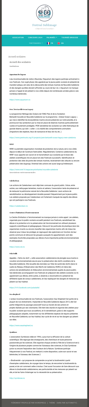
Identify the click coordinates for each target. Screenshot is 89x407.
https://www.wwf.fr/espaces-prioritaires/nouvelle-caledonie (34, 170)
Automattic (71, 403)
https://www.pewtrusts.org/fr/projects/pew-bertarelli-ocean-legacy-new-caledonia (43, 138)
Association (18, 37)
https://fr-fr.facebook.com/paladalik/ (25, 288)
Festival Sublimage (44, 25)
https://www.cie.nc (17, 247)
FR (52, 43)
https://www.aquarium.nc (20, 100)
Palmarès (51, 37)
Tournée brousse (69, 37)
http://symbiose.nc (17, 378)
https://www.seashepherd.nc (21, 325)
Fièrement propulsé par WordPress (28, 403)
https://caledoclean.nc (19, 206)
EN (62, 43)
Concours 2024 (35, 37)
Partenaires (35, 43)
